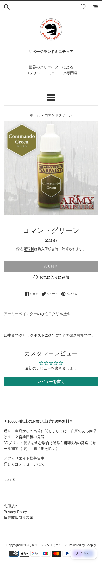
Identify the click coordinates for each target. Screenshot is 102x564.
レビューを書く (51, 381)
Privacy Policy (15, 512)
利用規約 (11, 506)
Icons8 (9, 479)
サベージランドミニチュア (49, 545)
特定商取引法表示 (18, 518)
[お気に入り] (83, 7)
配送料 (29, 249)
